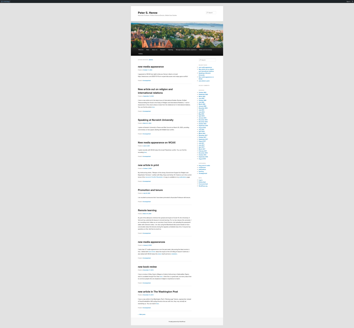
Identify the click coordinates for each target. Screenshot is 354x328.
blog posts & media (204, 165)
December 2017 (203, 135)
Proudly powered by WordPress (177, 321)
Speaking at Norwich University (155, 120)
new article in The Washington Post (158, 291)
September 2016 (203, 157)
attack (160, 254)
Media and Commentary (205, 50)
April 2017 (201, 147)
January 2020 (202, 106)
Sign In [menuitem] (348, 1)
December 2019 (203, 108)
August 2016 (202, 159)
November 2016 (203, 153)
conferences (202, 167)
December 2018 (203, 120)
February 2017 (203, 151)
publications (183, 177)
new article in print (148, 165)
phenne (151, 59)
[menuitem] (352, 1)
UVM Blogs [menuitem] (6, 1)
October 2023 (202, 92)
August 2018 (202, 127)
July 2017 (201, 143)
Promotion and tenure (150, 190)
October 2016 (202, 155)
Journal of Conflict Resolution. (154, 177)
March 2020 (202, 104)
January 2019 (202, 118)
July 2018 (201, 129)
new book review (147, 266)
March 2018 (202, 133)
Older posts (141, 314)
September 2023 (203, 94)
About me (154, 50)
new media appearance (151, 66)
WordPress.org (203, 186)
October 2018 (202, 123)
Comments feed (203, 184)
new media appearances (151, 242)
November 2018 (203, 122)
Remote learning (147, 210)
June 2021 (201, 98)
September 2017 (203, 139)
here (153, 107)
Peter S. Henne (147, 13)
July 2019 (201, 110)
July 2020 (201, 102)
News (147, 50)
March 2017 (202, 149)
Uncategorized (147, 80)
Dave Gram (152, 251)
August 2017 (202, 141)
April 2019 (201, 116)
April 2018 (201, 131)
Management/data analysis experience (186, 50)
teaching (201, 171)
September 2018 (203, 125)
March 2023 (202, 96)
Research (162, 50)
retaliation (174, 254)
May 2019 (201, 114)
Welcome (140, 50)
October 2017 (202, 137)
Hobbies (140, 53)
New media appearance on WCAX (157, 142)
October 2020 (202, 100)
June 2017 (201, 145)
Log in (200, 180)
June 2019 (201, 112)
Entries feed (202, 182)
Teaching (170, 50)
